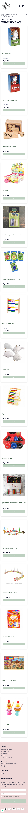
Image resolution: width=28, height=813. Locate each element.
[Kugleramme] (14, 398)
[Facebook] (1, 766)
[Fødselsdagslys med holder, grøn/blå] (14, 219)
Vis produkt (14, 63)
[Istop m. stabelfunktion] (14, 709)
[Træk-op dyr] (14, 354)
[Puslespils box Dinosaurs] (14, 665)
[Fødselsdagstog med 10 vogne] (14, 577)
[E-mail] (13, 793)
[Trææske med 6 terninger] (14, 131)
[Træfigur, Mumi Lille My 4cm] (14, 85)
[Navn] (13, 789)
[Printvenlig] (26, 14)
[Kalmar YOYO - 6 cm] (14, 443)
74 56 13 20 (4, 761)
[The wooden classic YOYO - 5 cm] (14, 264)
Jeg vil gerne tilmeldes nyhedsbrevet (13, 796)
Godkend (13, 801)
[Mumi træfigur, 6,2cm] (14, 38)
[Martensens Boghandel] (7, 6)
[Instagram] (4, 766)
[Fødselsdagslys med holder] (14, 621)
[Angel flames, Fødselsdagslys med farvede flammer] (14, 487)
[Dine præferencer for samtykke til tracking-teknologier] (2, 810)
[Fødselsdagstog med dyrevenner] (14, 533)
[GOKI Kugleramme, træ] (14, 308)
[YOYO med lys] (14, 175)
